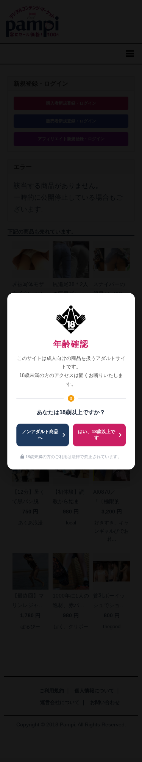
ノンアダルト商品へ (40, 434)
